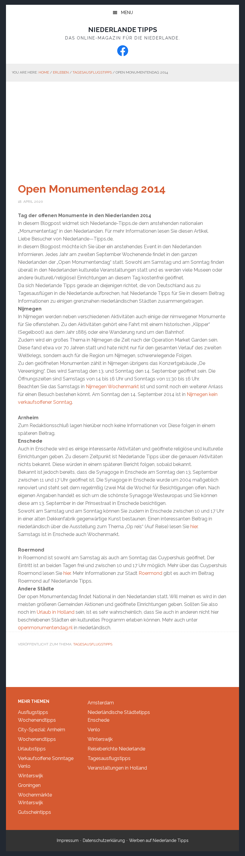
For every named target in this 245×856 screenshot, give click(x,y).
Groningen (29, 785)
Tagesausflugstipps (92, 644)
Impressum (68, 840)
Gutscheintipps (34, 812)
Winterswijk (30, 776)
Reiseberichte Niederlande (116, 749)
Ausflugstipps (33, 712)
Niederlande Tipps (122, 29)
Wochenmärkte (35, 795)
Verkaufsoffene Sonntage (46, 758)
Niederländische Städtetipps (119, 712)
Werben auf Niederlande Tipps (159, 840)
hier (193, 526)
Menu (127, 12)
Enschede (98, 720)
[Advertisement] (122, 126)
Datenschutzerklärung (104, 840)
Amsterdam (101, 703)
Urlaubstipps (32, 749)
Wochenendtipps (37, 720)
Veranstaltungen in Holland (117, 768)
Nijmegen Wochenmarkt (112, 386)
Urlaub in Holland (55, 612)
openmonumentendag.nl (45, 627)
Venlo (24, 766)
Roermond (151, 573)
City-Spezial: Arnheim (41, 729)
